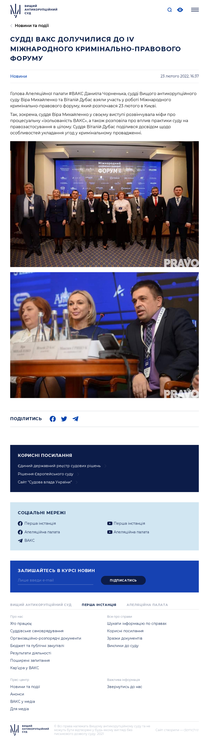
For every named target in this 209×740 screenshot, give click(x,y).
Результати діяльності (30, 653)
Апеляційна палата (147, 605)
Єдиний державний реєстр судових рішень (59, 466)
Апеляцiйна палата (42, 532)
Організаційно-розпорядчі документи (45, 638)
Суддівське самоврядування (36, 631)
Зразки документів (124, 638)
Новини (18, 76)
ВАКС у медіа (22, 701)
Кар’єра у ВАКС (24, 668)
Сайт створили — (169, 730)
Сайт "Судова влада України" (45, 482)
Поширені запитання (30, 660)
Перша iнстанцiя (40, 523)
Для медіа (19, 709)
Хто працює (21, 623)
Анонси (17, 694)
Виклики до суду (123, 645)
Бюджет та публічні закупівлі (37, 645)
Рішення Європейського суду (45, 474)
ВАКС (29, 540)
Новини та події (32, 25)
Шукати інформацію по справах (136, 623)
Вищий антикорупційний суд (41, 605)
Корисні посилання (125, 631)
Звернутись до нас (124, 686)
